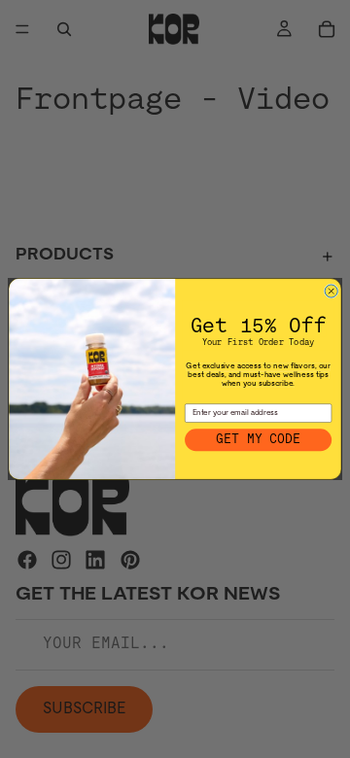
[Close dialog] (331, 291)
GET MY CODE (258, 439)
